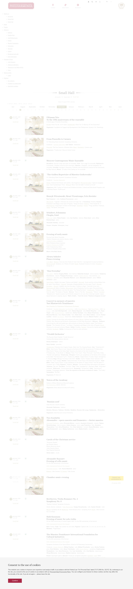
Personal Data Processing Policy (60, 572)
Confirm (15, 581)
